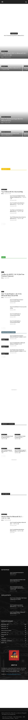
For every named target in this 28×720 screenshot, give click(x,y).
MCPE (3, 272)
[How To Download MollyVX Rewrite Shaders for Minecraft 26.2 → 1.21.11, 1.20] (5, 198)
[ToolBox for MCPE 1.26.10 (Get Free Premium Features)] (14, 266)
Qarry (2, 193)
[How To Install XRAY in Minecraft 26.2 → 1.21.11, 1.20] (14, 48)
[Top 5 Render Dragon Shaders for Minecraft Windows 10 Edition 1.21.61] (5, 352)
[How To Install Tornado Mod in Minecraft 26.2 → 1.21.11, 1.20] (5, 607)
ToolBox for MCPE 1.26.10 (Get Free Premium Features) (12, 275)
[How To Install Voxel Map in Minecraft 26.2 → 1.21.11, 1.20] (5, 524)
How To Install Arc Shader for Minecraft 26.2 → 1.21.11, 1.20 (20, 437)
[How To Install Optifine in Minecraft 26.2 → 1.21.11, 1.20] (11, 65)
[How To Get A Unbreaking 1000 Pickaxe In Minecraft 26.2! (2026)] (5, 600)
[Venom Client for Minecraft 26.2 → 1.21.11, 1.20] (14, 506)
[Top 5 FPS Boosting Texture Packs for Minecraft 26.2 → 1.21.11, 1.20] (5, 219)
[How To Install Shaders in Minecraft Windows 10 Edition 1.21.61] (5, 344)
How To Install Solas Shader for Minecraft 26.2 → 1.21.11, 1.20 (7, 437)
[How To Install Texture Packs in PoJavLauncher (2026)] (5, 301)
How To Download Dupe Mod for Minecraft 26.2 (14, 35)
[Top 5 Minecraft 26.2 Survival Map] (14, 181)
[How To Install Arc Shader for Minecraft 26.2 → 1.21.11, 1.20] (21, 431)
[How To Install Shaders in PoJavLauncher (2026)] (5, 316)
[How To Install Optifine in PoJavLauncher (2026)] (5, 323)
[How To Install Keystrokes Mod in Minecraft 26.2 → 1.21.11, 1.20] (5, 531)
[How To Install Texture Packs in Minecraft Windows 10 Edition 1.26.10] (5, 337)
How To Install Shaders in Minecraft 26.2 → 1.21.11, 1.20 (6, 451)
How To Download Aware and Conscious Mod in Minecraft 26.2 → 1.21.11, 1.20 (17, 588)
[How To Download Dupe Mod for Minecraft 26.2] (14, 113)
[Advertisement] (14, 18)
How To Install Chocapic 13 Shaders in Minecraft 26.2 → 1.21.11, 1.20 (21, 451)
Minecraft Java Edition (6, 131)
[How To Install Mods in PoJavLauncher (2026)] (5, 308)
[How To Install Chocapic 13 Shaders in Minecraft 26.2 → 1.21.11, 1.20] (21, 445)
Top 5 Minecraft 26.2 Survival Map (12, 192)
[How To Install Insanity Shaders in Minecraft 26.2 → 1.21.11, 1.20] (5, 205)
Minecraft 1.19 (4, 51)
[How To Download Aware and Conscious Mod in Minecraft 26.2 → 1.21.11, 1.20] (5, 588)
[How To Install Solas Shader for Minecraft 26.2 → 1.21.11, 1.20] (7, 431)
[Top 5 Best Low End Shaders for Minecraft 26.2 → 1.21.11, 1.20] (5, 212)
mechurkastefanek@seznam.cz (14, 674)
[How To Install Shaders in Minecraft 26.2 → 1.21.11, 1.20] (7, 445)
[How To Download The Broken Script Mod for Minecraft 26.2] (11, 130)
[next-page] (4, 224)
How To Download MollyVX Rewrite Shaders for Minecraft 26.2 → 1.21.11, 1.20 (18, 197)
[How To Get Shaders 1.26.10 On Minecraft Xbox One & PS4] (14, 286)
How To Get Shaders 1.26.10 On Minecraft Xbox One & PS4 (11, 294)
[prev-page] (2, 224)
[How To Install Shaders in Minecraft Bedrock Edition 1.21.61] (5, 614)
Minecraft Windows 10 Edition (5, 339)
